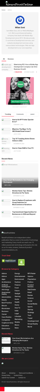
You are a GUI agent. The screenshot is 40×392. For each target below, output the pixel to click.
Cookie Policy (18, 375)
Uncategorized (33, 321)
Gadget (17, 293)
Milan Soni (18, 72)
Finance (17, 285)
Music (17, 325)
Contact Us (21, 377)
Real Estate (32, 289)
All (4, 59)
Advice (4, 273)
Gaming (17, 296)
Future (17, 291)
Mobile (17, 322)
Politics (30, 282)
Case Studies (6, 317)
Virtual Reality (33, 324)
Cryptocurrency (7, 323)
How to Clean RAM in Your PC (23, 148)
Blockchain (6, 308)
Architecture (6, 282)
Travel (30, 318)
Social (30, 301)
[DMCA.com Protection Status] (21, 262)
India (16, 311)
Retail (30, 292)
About (4, 373)
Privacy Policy (6, 375)
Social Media (32, 304)
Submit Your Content (8, 377)
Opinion (30, 276)
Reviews (11, 59)
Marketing (18, 319)
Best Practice (7, 303)
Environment (19, 279)
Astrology (5, 289)
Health (17, 302)
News (17, 328)
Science (30, 298)
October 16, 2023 (29, 72)
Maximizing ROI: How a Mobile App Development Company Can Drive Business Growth (26, 66)
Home (3, 10)
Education (5, 326)
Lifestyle (18, 316)
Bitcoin (4, 305)
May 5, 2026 (7, 185)
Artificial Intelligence (6, 286)
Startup (30, 309)
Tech (29, 315)
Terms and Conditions (26, 373)
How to (17, 308)
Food (17, 288)
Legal (17, 313)
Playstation (32, 279)
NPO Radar (32, 273)
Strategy (31, 312)
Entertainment (20, 276)
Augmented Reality (6, 293)
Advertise (12, 373)
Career (4, 314)
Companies (6, 320)
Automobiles (6, 297)
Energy (17, 273)
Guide (17, 299)
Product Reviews (31, 286)
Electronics (6, 328)
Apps (3, 279)
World (30, 327)
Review (30, 295)
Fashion (18, 282)
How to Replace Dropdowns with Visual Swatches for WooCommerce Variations (24, 202)
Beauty (4, 300)
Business (5, 311)
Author (10, 10)
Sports (30, 307)
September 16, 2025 (18, 195)
